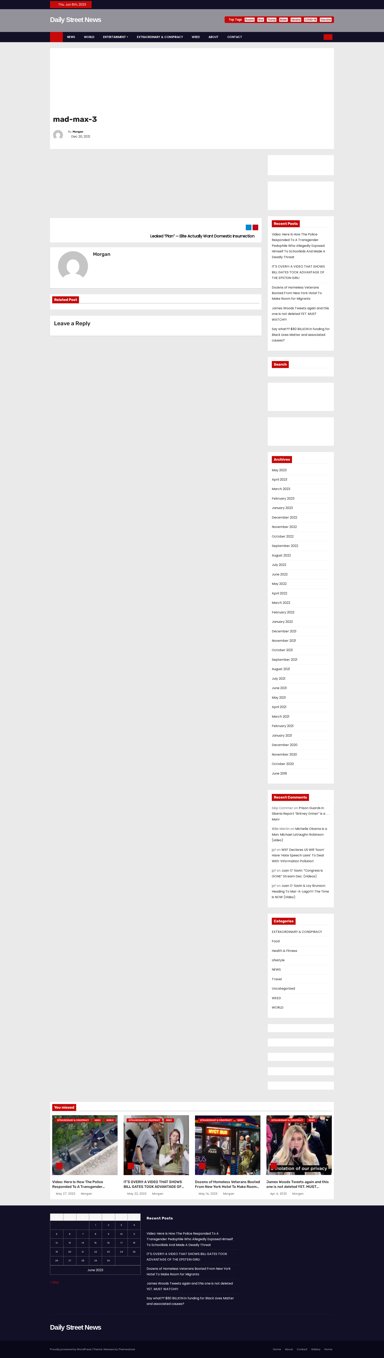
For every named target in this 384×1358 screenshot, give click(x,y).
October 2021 (282, 650)
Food (276, 941)
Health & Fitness (284, 950)
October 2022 (283, 536)
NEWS (71, 37)
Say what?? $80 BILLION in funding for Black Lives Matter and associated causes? (301, 335)
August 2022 (281, 555)
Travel (277, 979)
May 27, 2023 (65, 1194)
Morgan (78, 131)
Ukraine (295, 19)
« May (54, 1282)
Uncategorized (283, 988)
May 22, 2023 (136, 1194)
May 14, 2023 (208, 1194)
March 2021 (280, 716)
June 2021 (279, 688)
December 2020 (284, 745)
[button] (319, 37)
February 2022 (283, 612)
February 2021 (283, 726)
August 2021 (281, 669)
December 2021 (284, 631)
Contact (302, 1349)
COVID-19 (310, 19)
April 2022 (279, 593)
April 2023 (279, 479)
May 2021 (279, 697)
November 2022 (284, 527)
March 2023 (281, 489)
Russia (249, 19)
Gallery (315, 1349)
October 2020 (283, 764)
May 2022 (279, 583)
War (260, 19)
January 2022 (282, 621)
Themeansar (126, 1349)
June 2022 (280, 574)
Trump (272, 19)
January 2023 (282, 508)
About (289, 1349)
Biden (283, 19)
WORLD (89, 37)
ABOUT (214, 37)
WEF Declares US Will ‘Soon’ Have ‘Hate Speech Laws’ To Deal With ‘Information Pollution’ (298, 855)
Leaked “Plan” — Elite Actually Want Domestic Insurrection (202, 236)
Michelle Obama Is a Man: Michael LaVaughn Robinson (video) (299, 834)
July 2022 (279, 564)
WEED (196, 37)
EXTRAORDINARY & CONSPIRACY (160, 37)
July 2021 (278, 678)
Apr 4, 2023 (278, 1194)
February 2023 (283, 498)
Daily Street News (75, 19)
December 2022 (284, 517)
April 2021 (279, 707)
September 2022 (285, 546)
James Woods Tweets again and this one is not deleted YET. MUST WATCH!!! (300, 314)
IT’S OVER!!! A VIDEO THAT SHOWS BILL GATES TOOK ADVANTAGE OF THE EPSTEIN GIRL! (298, 272)
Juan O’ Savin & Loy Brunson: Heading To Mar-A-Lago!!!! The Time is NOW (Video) (300, 891)
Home (277, 1349)
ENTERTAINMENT (114, 37)
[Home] (56, 37)
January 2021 (282, 735)
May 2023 (279, 470)
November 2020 (284, 754)
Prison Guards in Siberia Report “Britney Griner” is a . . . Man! (300, 814)
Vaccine (326, 19)
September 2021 (284, 659)
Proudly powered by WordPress (70, 1349)
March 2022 (281, 602)
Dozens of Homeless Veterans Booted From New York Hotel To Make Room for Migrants (297, 293)
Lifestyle (278, 960)
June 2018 (279, 773)
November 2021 (284, 640)
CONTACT (234, 37)
